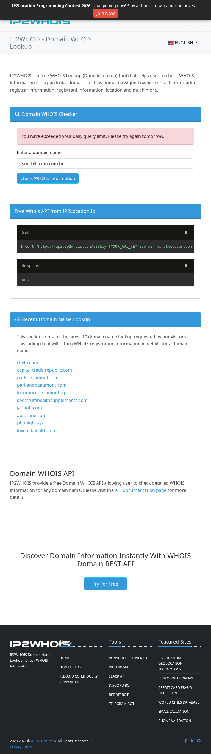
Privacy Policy (21, 746)
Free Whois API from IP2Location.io (55, 211)
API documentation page (140, 490)
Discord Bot (120, 685)
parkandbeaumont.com (41, 385)
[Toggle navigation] (193, 20)
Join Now (105, 13)
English (184, 43)
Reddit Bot (119, 694)
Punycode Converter (128, 657)
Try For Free (105, 584)
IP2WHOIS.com (43, 740)
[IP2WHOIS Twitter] (192, 740)
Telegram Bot (121, 703)
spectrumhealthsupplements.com (52, 400)
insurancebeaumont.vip (41, 393)
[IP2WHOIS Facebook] (185, 740)
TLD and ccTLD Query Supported (78, 679)
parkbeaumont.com (38, 378)
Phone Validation (174, 720)
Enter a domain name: (40, 152)
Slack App (118, 676)
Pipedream (118, 666)
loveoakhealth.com (37, 430)
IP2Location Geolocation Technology (170, 663)
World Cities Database (178, 702)
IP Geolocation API (175, 678)
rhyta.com (27, 362)
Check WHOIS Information (47, 178)
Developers (70, 666)
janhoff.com (29, 408)
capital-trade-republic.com (44, 370)
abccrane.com (31, 415)
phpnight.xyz (30, 423)
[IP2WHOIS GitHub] (199, 740)
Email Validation (174, 711)
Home (64, 657)
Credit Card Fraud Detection (175, 690)
